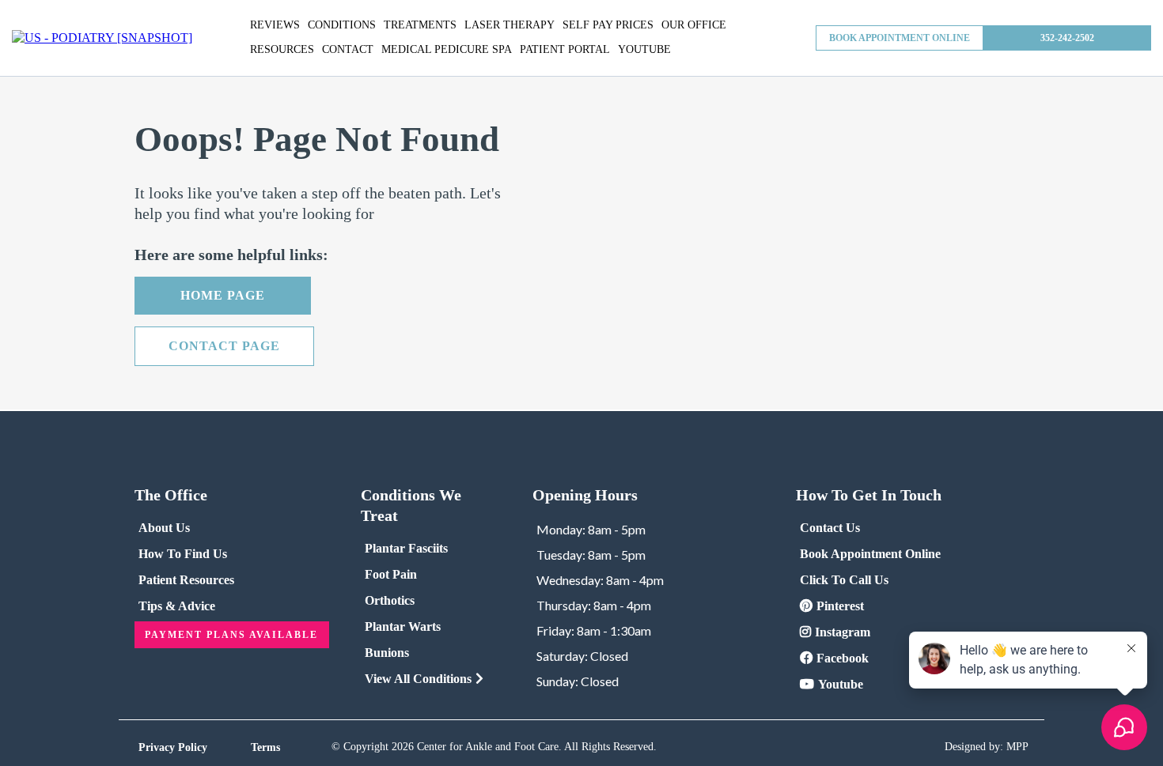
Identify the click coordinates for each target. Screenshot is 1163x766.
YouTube (644, 49)
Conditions (342, 25)
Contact (347, 49)
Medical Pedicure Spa (446, 49)
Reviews (275, 25)
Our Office (693, 25)
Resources (282, 49)
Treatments (420, 25)
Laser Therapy (509, 25)
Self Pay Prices (608, 25)
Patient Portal (565, 49)
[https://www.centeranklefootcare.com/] (102, 38)
